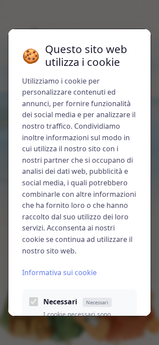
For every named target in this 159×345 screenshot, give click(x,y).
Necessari (75, 302)
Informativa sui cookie (59, 272)
